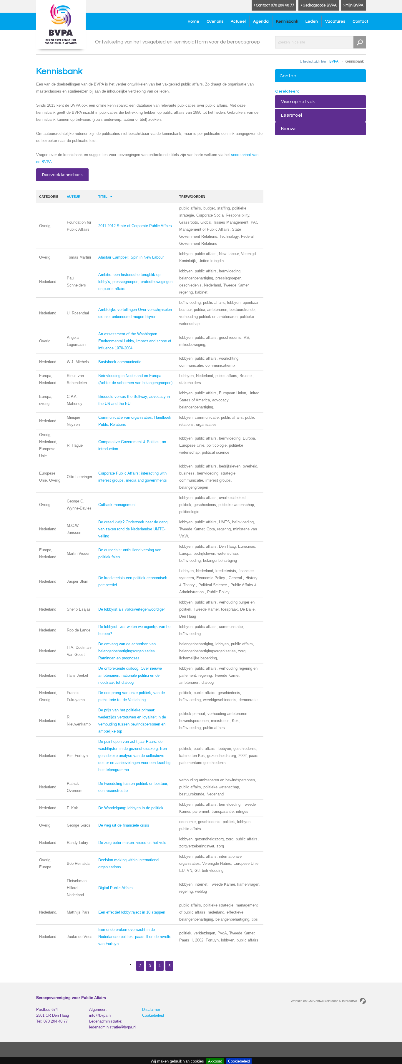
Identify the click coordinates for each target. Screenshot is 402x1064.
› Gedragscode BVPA (319, 5)
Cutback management (117, 504)
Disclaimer (151, 1009)
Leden (311, 21)
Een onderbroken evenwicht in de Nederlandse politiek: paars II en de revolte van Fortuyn (134, 936)
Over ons (215, 21)
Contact (360, 21)
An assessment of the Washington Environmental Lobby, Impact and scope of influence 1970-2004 (134, 341)
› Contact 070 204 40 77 (274, 5)
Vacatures (335, 21)
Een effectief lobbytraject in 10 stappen (131, 912)
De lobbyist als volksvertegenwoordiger (131, 609)
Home (193, 21)
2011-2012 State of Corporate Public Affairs (135, 226)
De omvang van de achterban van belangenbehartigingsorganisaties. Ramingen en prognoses (127, 651)
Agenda (261, 21)
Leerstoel (291, 115)
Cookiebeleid (153, 1015)
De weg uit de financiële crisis (123, 825)
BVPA (333, 61)
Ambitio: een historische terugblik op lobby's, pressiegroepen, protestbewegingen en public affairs (135, 281)
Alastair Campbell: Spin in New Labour (131, 257)
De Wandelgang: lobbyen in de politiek (130, 808)
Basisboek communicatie (119, 362)
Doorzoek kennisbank (62, 175)
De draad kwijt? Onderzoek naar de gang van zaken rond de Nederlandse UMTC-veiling (132, 529)
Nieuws (289, 128)
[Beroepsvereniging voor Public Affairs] (61, 24)
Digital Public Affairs (115, 888)
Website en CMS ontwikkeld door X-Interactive (324, 1001)
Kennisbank (287, 21)
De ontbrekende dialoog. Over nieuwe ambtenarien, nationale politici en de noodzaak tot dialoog (130, 675)
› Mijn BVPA (353, 5)
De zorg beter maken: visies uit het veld (132, 842)
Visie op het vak (298, 101)
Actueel (238, 21)
